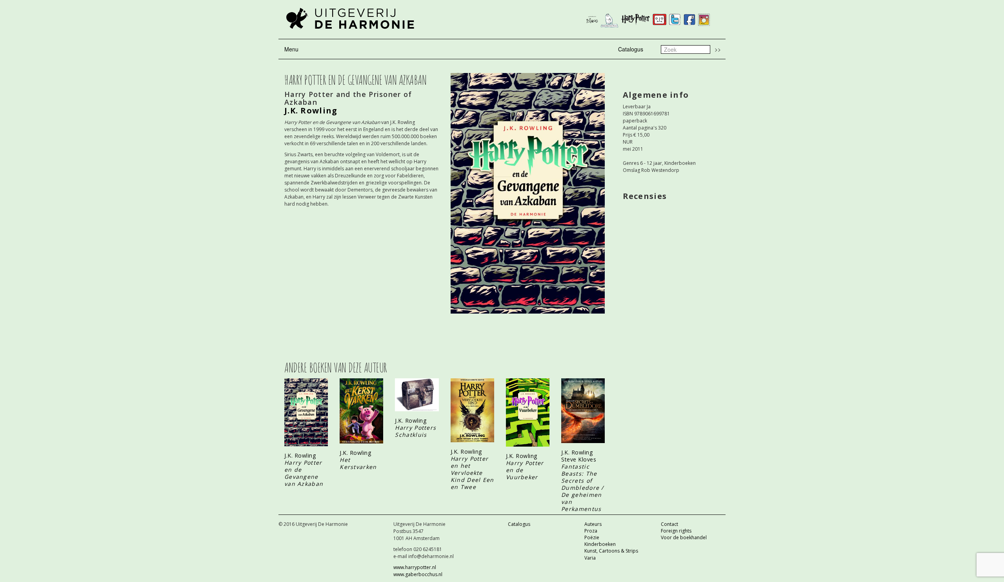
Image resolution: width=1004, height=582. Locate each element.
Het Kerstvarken (358, 463)
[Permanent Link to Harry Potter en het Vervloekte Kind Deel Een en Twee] (472, 410)
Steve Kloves (578, 459)
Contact (669, 524)
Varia (590, 558)
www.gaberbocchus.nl (417, 574)
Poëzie (591, 537)
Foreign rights (676, 530)
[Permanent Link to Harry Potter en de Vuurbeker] (527, 412)
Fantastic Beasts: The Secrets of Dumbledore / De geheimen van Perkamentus (582, 488)
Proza (590, 530)
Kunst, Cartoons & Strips (611, 550)
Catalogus (630, 49)
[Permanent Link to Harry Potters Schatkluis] (416, 394)
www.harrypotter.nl (414, 567)
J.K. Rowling (311, 110)
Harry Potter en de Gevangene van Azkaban (303, 473)
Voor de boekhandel (684, 537)
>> (718, 49)
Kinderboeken (600, 544)
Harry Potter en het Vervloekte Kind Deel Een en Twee (472, 473)
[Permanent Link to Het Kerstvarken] (361, 410)
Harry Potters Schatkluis (415, 431)
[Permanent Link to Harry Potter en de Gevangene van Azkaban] (306, 412)
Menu (291, 49)
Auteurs (593, 524)
